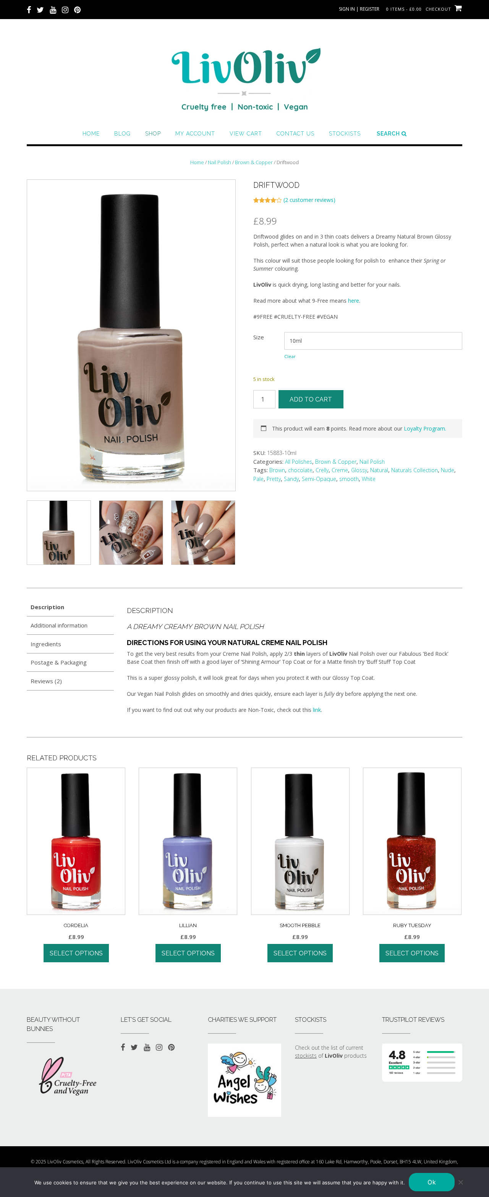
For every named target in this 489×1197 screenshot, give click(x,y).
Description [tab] (47, 607)
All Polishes (298, 461)
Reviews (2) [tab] (46, 681)
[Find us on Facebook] (29, 9)
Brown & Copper (254, 162)
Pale (258, 478)
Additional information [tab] (59, 625)
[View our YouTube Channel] (53, 9)
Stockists (345, 134)
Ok (431, 1182)
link (317, 709)
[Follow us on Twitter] (40, 9)
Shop (153, 134)
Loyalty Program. (425, 428)
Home (197, 162)
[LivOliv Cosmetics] (244, 76)
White (369, 478)
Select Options (76, 953)
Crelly (322, 470)
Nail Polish (219, 162)
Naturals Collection (414, 470)
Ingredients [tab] (46, 644)
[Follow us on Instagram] (65, 9)
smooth (349, 478)
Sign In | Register (359, 9)
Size (258, 337)
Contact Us (295, 134)
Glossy (359, 470)
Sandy (291, 478)
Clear (290, 356)
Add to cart (311, 399)
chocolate (300, 470)
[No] (460, 1182)
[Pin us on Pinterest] (77, 9)
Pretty (274, 478)
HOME (91, 134)
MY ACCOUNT (195, 134)
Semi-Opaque (319, 478)
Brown (277, 470)
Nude (447, 470)
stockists (306, 1055)
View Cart (246, 134)
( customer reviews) (309, 199)
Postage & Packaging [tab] (59, 662)
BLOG (122, 134)
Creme (340, 470)
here (353, 300)
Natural (379, 470)
